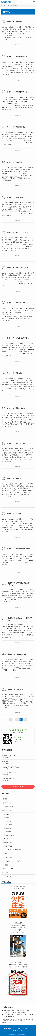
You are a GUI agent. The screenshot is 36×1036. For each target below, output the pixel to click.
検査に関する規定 (9, 835)
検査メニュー (7, 810)
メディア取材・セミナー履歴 (11, 861)
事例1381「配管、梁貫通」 (10, 756)
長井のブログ (11, 1028)
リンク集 (5, 872)
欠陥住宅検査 (7, 828)
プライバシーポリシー (9, 869)
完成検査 (6, 817)
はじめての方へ (7, 803)
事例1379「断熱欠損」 (8, 779)
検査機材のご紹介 (9, 838)
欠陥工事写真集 (7, 846)
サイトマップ (7, 876)
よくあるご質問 (7, 857)
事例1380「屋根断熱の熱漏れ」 (11, 768)
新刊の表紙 (6, 762)
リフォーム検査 (8, 824)
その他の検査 (7, 831)
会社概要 (5, 865)
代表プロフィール (8, 807)
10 (17, 720)
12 (25, 720)
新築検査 (6, 814)
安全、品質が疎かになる (9, 773)
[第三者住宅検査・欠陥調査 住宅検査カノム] (6, 2)
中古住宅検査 (7, 821)
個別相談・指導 (7, 842)
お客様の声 (6, 853)
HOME (5, 799)
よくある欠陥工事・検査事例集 (12, 849)
